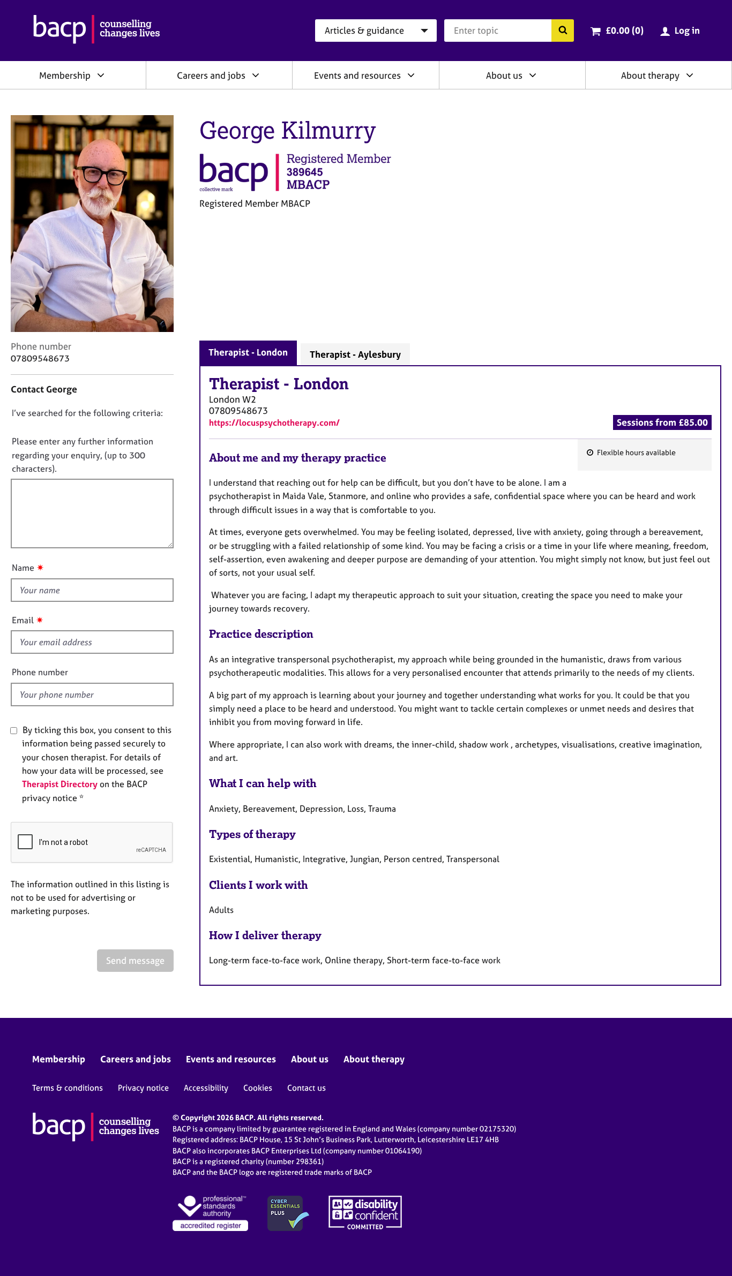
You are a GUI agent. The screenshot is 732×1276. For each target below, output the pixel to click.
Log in (687, 30)
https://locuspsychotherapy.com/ (274, 422)
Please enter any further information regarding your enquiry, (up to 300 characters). (82, 455)
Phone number (40, 672)
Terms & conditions (67, 1088)
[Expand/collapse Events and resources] (411, 75)
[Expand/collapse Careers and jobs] (256, 75)
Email (23, 620)
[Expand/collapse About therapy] (690, 75)
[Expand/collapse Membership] (101, 75)
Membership (65, 75)
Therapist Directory (60, 784)
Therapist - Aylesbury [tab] (355, 354)
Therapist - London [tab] (248, 352)
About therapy (650, 75)
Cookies (257, 1088)
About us (504, 75)
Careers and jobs (211, 75)
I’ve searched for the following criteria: (87, 412)
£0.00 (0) (625, 30)
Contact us (306, 1088)
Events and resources (357, 75)
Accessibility (206, 1088)
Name (23, 567)
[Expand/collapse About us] (533, 75)
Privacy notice (143, 1088)
